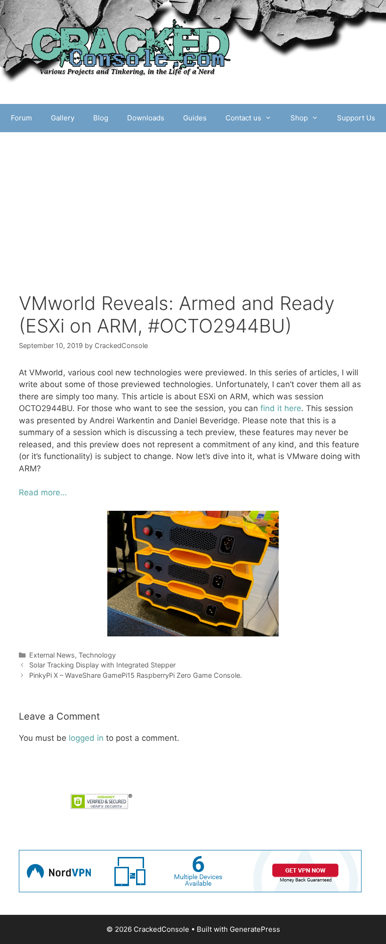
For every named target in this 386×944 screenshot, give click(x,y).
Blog (100, 117)
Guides (195, 117)
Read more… (43, 492)
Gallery (62, 117)
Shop (299, 117)
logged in (86, 738)
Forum (21, 117)
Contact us (243, 117)
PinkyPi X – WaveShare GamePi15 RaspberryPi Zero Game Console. (135, 675)
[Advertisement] (193, 221)
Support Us (356, 117)
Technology (97, 655)
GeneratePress (255, 929)
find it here (280, 408)
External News (52, 655)
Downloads (145, 117)
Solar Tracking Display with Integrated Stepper (102, 665)
